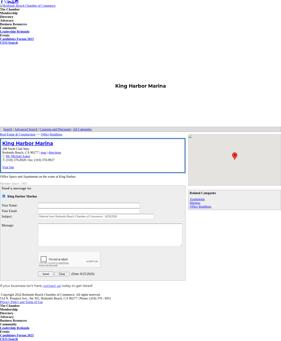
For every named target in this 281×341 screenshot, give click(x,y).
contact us (52, 286)
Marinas (195, 203)
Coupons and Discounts (55, 129)
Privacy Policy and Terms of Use (21, 302)
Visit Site (8, 167)
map (43, 152)
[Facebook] (1, 2)
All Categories (82, 129)
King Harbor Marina (27, 143)
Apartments (197, 199)
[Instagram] (16, 2)
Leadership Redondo (14, 31)
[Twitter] (5, 2)
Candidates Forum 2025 (17, 39)
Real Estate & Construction (17, 134)
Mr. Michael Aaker (18, 156)
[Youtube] (13, 2)
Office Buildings (200, 206)
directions (55, 152)
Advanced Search (25, 129)
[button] (234, 156)
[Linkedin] (9, 2)
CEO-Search (9, 42)
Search (7, 129)
